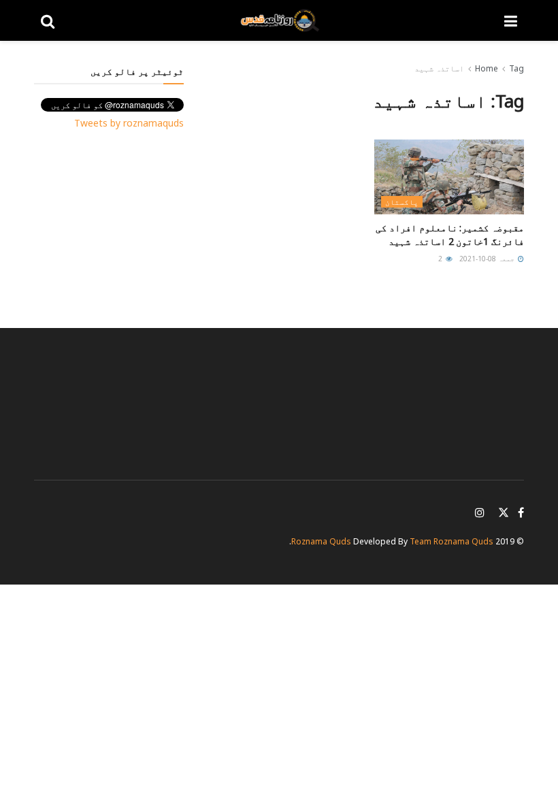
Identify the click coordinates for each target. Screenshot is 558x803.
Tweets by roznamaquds (129, 122)
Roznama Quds (321, 541)
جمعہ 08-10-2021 (487, 258)
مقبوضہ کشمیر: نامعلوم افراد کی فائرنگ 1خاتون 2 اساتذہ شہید (450, 234)
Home (486, 68)
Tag (516, 68)
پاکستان (402, 202)
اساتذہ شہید (439, 68)
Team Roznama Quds (451, 541)
